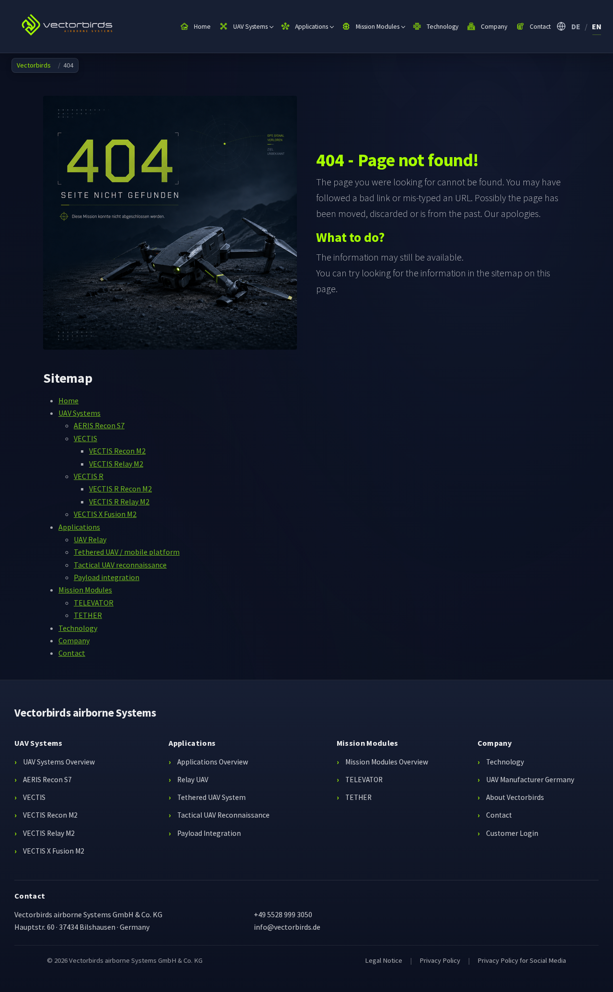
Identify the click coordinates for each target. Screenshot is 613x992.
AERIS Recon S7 (99, 425)
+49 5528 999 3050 (283, 914)
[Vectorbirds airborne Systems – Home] (70, 26)
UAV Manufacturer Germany (530, 779)
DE (575, 26)
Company (74, 640)
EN (597, 26)
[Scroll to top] (591, 970)
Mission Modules (85, 589)
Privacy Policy (440, 960)
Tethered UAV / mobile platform (127, 552)
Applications (79, 527)
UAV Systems (79, 413)
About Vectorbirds (515, 797)
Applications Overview (212, 761)
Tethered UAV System (211, 797)
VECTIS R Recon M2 (120, 488)
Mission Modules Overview (386, 761)
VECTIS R (88, 476)
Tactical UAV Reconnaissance (223, 815)
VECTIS (85, 438)
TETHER (88, 615)
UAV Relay (90, 539)
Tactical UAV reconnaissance (120, 565)
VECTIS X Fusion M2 (105, 514)
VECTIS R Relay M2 (119, 501)
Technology (77, 628)
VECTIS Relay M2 (116, 463)
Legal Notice (383, 960)
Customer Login (512, 833)
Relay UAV (192, 779)
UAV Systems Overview (59, 761)
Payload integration (106, 577)
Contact (71, 653)
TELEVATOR (94, 602)
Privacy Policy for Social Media (521, 960)
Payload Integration (209, 833)
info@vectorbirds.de (287, 927)
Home (68, 400)
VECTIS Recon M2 (117, 451)
